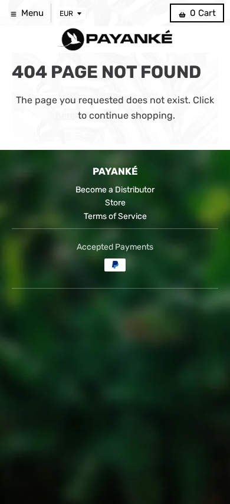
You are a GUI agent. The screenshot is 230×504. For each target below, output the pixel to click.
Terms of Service (115, 216)
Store (115, 203)
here (65, 115)
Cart (203, 13)
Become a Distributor (115, 190)
